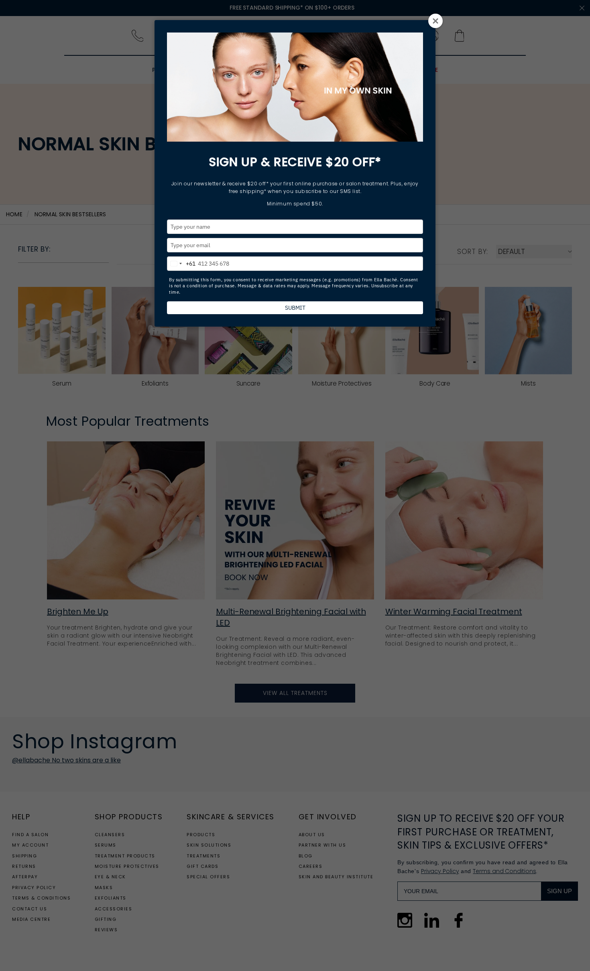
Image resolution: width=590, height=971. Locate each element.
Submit (295, 307)
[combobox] (181, 262)
